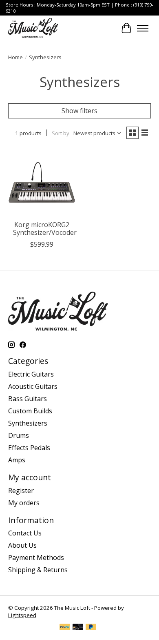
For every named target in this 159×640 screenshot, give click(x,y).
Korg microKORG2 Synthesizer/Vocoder (45, 228)
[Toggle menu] (143, 28)
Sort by (60, 133)
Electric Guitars (31, 374)
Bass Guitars (27, 398)
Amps (16, 459)
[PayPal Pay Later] (91, 628)
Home (15, 57)
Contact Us (25, 533)
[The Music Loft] (33, 28)
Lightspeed (22, 615)
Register (21, 490)
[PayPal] (65, 628)
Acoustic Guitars (32, 386)
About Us (22, 545)
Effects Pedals (29, 447)
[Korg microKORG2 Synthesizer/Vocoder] (41, 182)
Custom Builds (30, 410)
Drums (18, 435)
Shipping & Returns (38, 569)
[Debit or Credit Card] (78, 628)
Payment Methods (36, 557)
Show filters (79, 110)
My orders (24, 502)
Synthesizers (27, 423)
